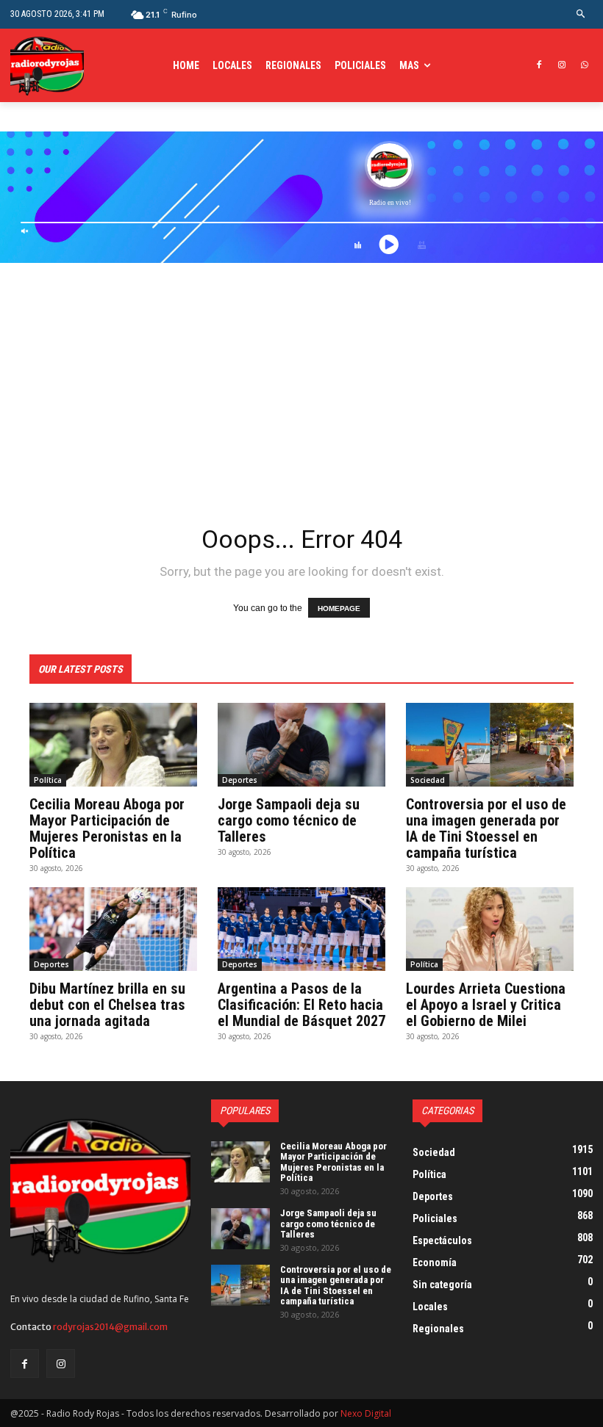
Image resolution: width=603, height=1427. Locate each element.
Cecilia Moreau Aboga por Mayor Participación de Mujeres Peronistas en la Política (107, 828)
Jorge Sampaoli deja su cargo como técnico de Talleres (289, 820)
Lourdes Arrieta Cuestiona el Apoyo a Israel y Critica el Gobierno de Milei (485, 1005)
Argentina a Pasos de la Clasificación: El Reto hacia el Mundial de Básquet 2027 (301, 1005)
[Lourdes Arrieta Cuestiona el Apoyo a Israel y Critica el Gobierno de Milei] (490, 929)
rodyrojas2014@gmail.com (110, 1326)
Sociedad (427, 780)
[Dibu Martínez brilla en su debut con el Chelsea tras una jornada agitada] (113, 929)
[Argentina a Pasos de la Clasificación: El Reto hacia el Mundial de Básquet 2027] (301, 929)
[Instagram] (561, 65)
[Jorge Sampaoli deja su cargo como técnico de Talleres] (301, 745)
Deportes (239, 780)
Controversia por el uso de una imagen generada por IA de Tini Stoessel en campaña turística (486, 828)
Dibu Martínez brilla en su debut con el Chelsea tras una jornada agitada (107, 1005)
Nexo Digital (365, 1413)
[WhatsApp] (584, 65)
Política (48, 780)
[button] (581, 14)
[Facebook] (539, 65)
